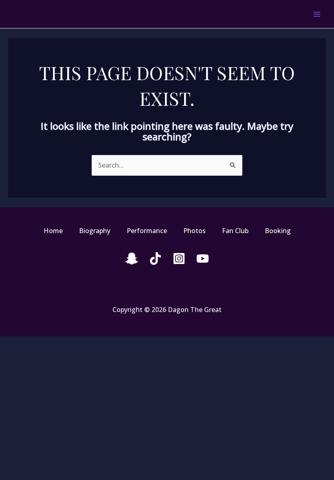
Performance (147, 230)
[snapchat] (131, 258)
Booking (278, 230)
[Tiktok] (155, 258)
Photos (194, 230)
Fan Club (235, 230)
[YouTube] (202, 258)
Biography (94, 230)
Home (53, 230)
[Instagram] (179, 258)
